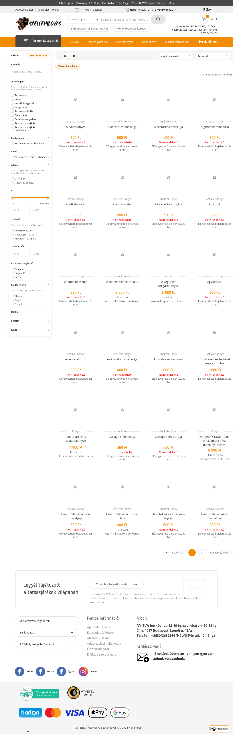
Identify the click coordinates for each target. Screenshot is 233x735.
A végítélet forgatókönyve (168, 284)
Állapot (14, 165)
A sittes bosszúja (75, 282)
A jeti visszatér (122, 204)
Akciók (75, 42)
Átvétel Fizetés (24, 9)
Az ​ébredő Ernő (75, 359)
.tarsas (29, 671)
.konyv (50, 671)
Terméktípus (17, 81)
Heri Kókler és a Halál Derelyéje (75, 516)
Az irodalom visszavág (122, 359)
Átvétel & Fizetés (98, 638)
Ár (12, 190)
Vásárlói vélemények (177, 42)
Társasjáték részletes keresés (89, 28)
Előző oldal (177, 552)
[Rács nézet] (66, 56)
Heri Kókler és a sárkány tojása (168, 516)
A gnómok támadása (215, 127)
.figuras (71, 671)
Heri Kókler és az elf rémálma (214, 516)
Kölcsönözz (149, 42)
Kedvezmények (124, 42)
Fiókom (208, 9)
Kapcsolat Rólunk (48, 9)
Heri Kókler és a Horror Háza (122, 516)
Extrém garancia (97, 42)
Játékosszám (18, 246)
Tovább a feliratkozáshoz (113, 584)
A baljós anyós (76, 127)
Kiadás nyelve (18, 285)
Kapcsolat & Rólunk (100, 632)
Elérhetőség (17, 138)
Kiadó (14, 330)
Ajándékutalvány (99, 627)
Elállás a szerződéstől (102, 654)
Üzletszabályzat (98, 649)
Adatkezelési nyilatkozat (104, 643)
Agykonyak (214, 282)
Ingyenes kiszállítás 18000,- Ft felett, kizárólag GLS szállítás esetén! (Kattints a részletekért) (195, 30)
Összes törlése (38, 55)
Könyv (168, 276)
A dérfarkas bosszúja (122, 127)
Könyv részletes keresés (132, 28)
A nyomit (215, 204)
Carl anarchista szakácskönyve (76, 439)
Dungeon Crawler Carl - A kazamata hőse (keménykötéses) (215, 441)
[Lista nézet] (73, 56)
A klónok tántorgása (168, 204)
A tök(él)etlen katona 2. (122, 282)
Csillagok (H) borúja (122, 437)
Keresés (15, 64)
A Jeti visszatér (76, 204)
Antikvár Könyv (75, 121)
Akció (14, 151)
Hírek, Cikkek (208, 42)
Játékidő (15, 219)
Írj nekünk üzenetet (91, 9)
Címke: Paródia (67, 66)
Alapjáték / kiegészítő (22, 263)
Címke (14, 312)
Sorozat (15, 321)
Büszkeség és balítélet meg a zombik (215, 361)
